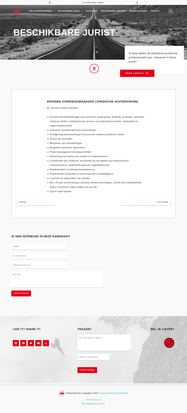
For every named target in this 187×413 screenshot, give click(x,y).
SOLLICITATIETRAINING (40, 11)
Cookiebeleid (122, 393)
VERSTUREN (21, 293)
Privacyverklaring (107, 393)
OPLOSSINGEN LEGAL (69, 11)
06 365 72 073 (94, 400)
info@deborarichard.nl (95, 403)
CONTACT (155, 11)
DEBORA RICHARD (138, 11)
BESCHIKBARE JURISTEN (113, 11)
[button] (49, 2)
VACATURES (92, 11)
